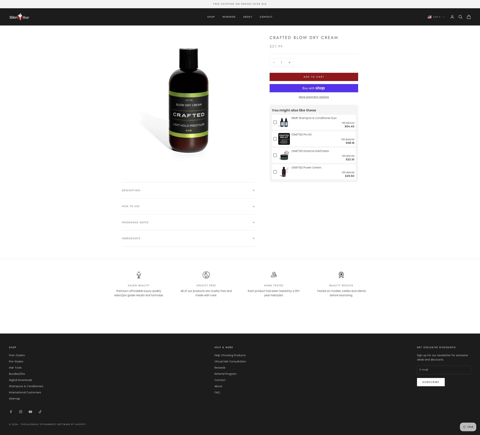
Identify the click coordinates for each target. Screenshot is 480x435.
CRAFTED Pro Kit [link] (301, 134)
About (247, 17)
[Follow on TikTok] (40, 412)
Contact (266, 17)
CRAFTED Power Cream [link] (306, 167)
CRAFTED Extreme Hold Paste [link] (310, 151)
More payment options (314, 97)
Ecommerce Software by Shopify (63, 424)
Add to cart (314, 77)
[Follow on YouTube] (30, 412)
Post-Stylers (17, 355)
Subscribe (430, 382)
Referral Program (225, 374)
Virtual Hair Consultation (230, 361)
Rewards (229, 17)
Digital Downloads (20, 380)
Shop (211, 17)
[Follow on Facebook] (11, 412)
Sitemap (14, 398)
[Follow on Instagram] (20, 412)
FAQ (217, 392)
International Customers (25, 392)
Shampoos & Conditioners (26, 386)
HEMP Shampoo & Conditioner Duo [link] (314, 118)
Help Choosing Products (230, 355)
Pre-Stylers (16, 361)
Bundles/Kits (17, 374)
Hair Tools (15, 368)
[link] (284, 122)
